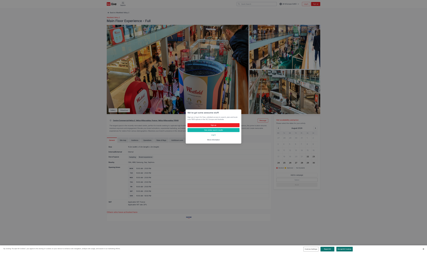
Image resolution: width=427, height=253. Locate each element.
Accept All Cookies (344, 249)
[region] (213, 249)
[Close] (423, 249)
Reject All (327, 249)
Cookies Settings (311, 249)
